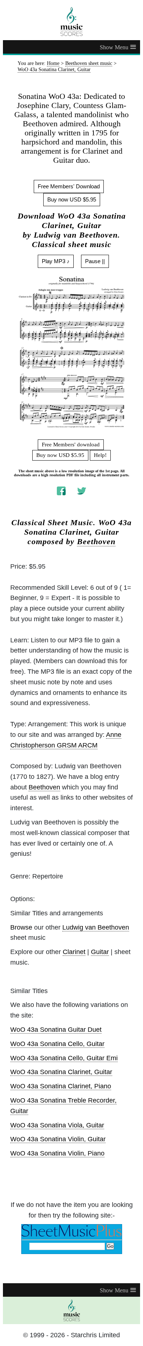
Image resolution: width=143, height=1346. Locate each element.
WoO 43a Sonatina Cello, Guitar (57, 1043)
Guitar (100, 951)
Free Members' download (71, 444)
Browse (21, 927)
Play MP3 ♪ (56, 261)
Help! (100, 455)
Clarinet (74, 951)
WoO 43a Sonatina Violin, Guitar (58, 1139)
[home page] (71, 21)
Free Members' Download (69, 186)
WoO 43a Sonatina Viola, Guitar (57, 1125)
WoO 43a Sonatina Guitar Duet (56, 1029)
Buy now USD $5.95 (71, 199)
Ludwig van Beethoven (95, 927)
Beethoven (96, 541)
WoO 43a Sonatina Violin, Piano (57, 1153)
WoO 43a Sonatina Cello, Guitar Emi (64, 1058)
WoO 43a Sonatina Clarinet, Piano (60, 1086)
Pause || (95, 261)
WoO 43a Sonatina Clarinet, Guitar (61, 1072)
